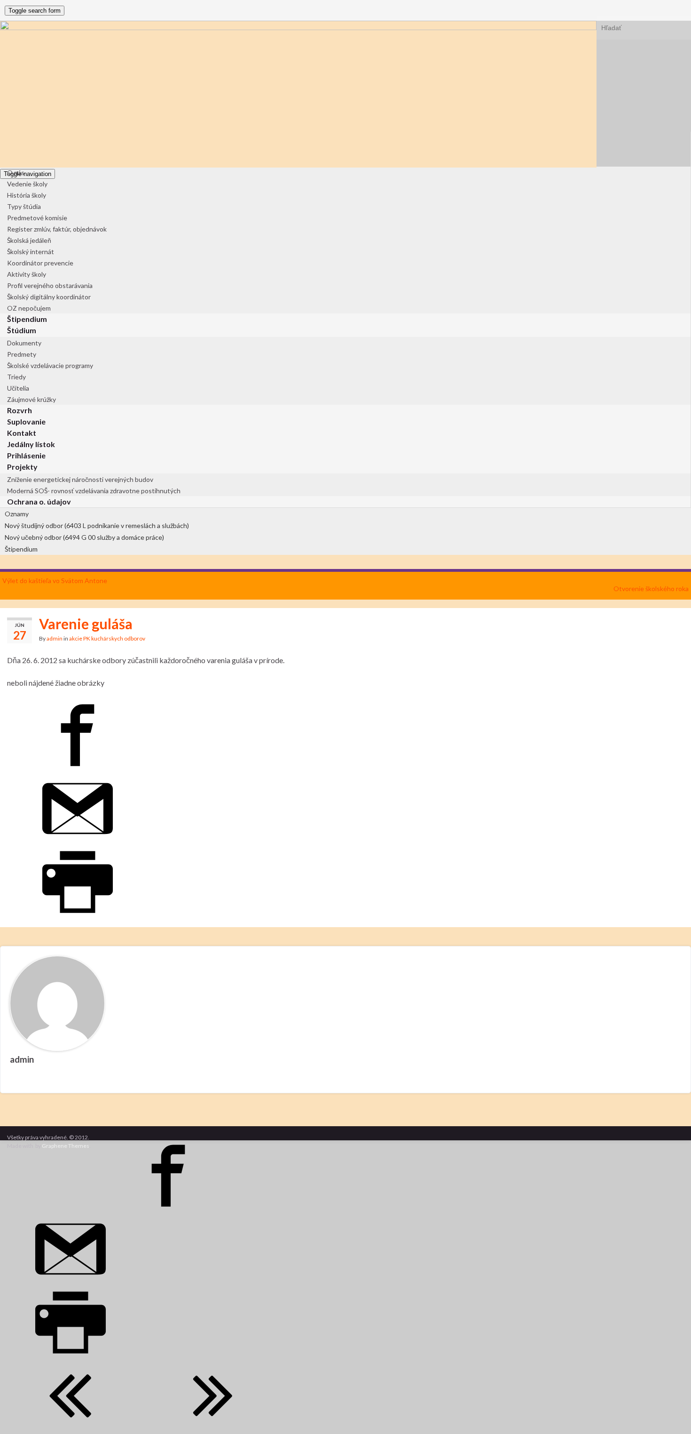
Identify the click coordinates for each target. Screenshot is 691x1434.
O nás (15, 172)
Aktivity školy (26, 274)
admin (55, 638)
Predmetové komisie (37, 218)
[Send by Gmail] (77, 840)
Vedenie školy (27, 184)
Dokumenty (24, 343)
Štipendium (21, 549)
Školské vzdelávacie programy (50, 365)
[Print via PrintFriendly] (77, 914)
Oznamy (17, 514)
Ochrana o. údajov (39, 501)
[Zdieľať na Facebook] (77, 767)
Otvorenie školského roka (651, 589)
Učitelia (18, 388)
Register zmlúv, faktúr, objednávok (57, 229)
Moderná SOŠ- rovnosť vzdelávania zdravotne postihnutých (94, 491)
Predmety (21, 354)
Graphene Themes (65, 1145)
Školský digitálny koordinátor (49, 297)
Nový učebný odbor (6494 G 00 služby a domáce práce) (84, 537)
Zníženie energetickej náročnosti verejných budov (80, 479)
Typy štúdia (24, 206)
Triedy (16, 377)
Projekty (22, 466)
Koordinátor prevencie (40, 263)
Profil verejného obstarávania (50, 285)
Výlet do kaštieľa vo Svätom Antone (54, 581)
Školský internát (30, 252)
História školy (26, 195)
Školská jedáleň (29, 240)
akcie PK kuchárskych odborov (107, 638)
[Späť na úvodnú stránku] (298, 94)
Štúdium (21, 330)
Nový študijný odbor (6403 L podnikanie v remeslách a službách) (97, 525)
